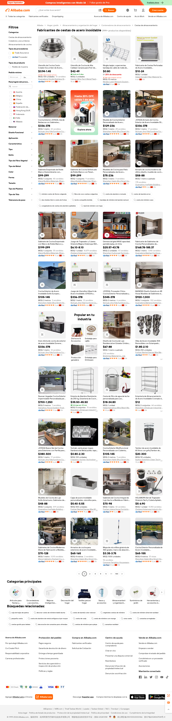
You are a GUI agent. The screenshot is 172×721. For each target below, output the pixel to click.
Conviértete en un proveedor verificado (151, 659)
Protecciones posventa (48, 658)
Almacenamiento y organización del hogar (80, 25)
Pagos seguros (45, 643)
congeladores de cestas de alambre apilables (59, 206)
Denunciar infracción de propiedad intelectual (115, 667)
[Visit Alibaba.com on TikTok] (167, 677)
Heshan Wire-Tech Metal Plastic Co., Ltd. (84, 79)
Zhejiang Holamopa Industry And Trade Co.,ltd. (84, 253)
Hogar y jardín (53, 25)
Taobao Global (97, 709)
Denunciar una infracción (115, 673)
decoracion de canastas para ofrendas (52, 624)
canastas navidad (111, 624)
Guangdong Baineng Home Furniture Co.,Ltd (149, 303)
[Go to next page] (122, 573)
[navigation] (20, 300)
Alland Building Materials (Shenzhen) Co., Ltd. (52, 181)
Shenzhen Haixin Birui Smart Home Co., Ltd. (116, 131)
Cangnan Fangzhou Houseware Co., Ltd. (116, 562)
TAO (107, 709)
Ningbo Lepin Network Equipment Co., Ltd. (116, 82)
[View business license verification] (110, 717)
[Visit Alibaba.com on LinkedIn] (145, 677)
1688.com (58, 709)
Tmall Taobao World (73, 709)
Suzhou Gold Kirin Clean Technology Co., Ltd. (149, 459)
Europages (125, 709)
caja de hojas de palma (20, 613)
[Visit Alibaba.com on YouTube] (161, 677)
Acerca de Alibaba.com (15, 637)
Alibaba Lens (18, 697)
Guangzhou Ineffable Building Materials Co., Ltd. (149, 184)
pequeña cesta (17, 618)
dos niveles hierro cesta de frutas (54, 200)
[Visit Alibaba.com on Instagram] (156, 677)
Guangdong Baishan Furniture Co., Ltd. (149, 253)
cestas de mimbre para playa (86, 624)
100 (116, 574)
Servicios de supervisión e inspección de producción (50, 664)
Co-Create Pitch (12, 648)
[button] (100, 10)
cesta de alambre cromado (115, 194)
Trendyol (114, 709)
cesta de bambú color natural (84, 613)
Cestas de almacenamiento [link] (146, 25)
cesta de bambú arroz (142, 194)
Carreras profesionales (14, 658)
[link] (168, 695)
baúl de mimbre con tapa (93, 206)
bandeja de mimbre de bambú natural (114, 200)
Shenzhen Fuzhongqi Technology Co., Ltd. (116, 253)
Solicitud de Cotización (81, 648)
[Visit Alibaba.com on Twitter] (151, 677)
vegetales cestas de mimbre (114, 613)
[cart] (136, 11)
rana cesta (128, 618)
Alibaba (40, 25)
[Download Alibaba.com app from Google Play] (157, 697)
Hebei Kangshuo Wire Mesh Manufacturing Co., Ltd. (116, 408)
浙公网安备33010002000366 (129, 717)
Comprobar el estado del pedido (152, 653)
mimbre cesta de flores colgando (54, 194)
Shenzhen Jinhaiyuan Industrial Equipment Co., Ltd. (84, 410)
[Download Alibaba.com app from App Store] (138, 697)
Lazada (86, 709)
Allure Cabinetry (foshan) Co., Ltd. (52, 559)
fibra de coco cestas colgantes (86, 194)
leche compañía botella (83, 200)
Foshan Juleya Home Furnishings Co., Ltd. (116, 509)
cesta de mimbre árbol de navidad (145, 613)
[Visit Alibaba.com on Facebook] (140, 677)
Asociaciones (144, 666)
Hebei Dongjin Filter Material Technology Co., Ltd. (149, 77)
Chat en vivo (110, 651)
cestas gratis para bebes (20, 624)
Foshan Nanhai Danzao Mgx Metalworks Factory (149, 352)
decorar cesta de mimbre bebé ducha (51, 613)
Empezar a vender (146, 648)
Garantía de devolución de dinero (52, 648)
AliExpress (47, 709)
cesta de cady (81, 618)
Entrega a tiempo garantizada (51, 653)
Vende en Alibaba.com (148, 643)
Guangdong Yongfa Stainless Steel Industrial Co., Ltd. (52, 79)
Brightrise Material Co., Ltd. (114, 356)
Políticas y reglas (46, 671)
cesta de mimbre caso (144, 200)
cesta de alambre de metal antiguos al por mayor (49, 618)
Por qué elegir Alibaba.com (16, 643)
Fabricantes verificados (82, 643)
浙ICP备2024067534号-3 (154, 717)
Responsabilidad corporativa (17, 653)
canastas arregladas (147, 618)
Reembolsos (110, 661)
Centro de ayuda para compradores (114, 644)
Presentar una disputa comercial (118, 656)
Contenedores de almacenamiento (116, 25)
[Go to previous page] (79, 573)
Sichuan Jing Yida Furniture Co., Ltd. (52, 131)
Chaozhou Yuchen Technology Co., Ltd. (84, 459)
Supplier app (88, 697)
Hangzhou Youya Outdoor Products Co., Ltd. (52, 408)
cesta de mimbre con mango (105, 618)
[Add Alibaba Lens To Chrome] (44, 697)
